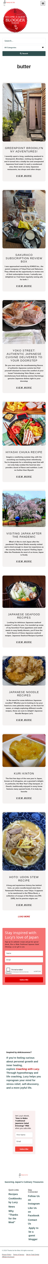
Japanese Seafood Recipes (24, 616)
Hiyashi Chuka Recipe (24, 452)
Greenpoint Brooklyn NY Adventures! (24, 149)
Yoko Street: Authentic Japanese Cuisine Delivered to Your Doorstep (24, 355)
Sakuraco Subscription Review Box (24, 258)
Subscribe (24, 980)
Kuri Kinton (24, 773)
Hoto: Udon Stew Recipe (24, 879)
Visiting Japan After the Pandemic (24, 535)
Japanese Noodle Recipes (24, 694)
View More (24, 176)
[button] (43, 3)
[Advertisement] (24, 1019)
